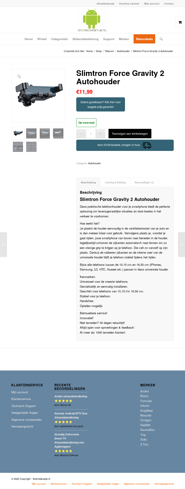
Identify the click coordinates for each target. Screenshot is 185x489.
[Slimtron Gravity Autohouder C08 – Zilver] (181, 244)
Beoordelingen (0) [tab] (144, 182)
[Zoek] (160, 39)
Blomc (144, 396)
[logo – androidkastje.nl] (92, 20)
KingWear (146, 410)
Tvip (143, 434)
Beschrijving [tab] (88, 182)
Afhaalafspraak (105, 3)
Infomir (144, 405)
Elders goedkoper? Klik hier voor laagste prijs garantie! (101, 104)
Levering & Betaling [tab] (115, 182)
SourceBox (147, 430)
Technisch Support (23, 406)
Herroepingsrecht (22, 426)
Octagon (145, 420)
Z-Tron (144, 444)
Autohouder (94, 163)
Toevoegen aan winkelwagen (130, 133)
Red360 (145, 425)
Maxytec (146, 415)
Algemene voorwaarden (26, 419)
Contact (169, 3)
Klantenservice (21, 399)
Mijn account (152, 3)
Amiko (144, 391)
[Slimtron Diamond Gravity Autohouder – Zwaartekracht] (3, 244)
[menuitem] (105, 3)
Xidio (143, 439)
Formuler (146, 401)
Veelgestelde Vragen (24, 412)
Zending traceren (129, 3)
